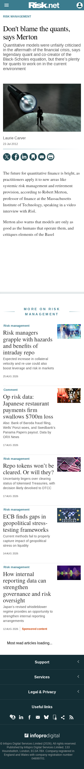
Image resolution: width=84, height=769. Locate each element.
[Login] (79, 5)
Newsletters (38, 717)
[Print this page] (50, 157)
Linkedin (21, 717)
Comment (11, 390)
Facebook (29, 717)
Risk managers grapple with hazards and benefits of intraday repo (27, 342)
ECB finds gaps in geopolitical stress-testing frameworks (26, 522)
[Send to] (42, 157)
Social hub (63, 717)
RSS (71, 717)
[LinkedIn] (24, 157)
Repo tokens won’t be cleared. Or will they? (28, 468)
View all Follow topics (12, 717)
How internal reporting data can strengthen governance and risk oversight (27, 586)
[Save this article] (33, 157)
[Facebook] (15, 157)
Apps (54, 717)
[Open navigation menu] (4, 5)
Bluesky (46, 717)
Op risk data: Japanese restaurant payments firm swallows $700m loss (28, 406)
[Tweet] (6, 157)
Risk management (17, 17)
